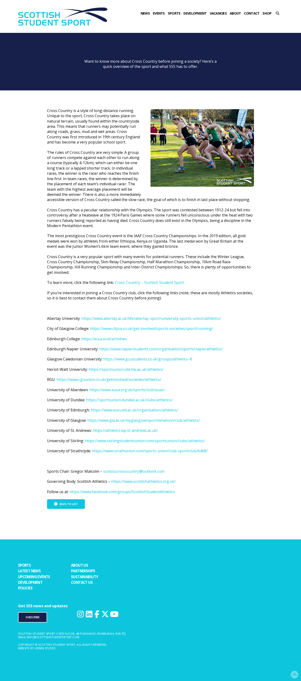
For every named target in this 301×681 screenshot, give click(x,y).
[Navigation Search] (279, 22)
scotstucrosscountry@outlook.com (133, 471)
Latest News (29, 571)
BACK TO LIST (69, 504)
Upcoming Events (34, 576)
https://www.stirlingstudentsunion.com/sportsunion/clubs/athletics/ (145, 440)
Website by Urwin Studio (37, 648)
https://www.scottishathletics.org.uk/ (143, 481)
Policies (25, 588)
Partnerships (83, 571)
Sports (24, 565)
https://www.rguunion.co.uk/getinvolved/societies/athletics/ (108, 379)
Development (30, 582)
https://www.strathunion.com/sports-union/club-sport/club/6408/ (150, 450)
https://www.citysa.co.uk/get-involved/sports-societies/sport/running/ (151, 328)
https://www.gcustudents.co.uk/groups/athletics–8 (147, 359)
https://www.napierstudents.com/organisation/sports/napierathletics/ (161, 349)
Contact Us (82, 582)
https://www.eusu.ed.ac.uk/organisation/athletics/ (134, 410)
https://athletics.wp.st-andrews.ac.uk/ (125, 430)
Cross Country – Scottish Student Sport (149, 282)
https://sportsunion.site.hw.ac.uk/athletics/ (126, 369)
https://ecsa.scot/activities (104, 338)
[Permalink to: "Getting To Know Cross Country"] (202, 150)
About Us (79, 565)
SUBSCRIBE (33, 617)
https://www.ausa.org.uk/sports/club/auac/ (127, 389)
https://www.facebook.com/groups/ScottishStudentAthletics (122, 491)
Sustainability (84, 576)
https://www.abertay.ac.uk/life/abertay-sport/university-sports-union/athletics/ (151, 318)
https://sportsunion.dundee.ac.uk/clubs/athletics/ (129, 399)
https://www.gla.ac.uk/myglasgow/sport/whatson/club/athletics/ (143, 420)
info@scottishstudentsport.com (53, 637)
